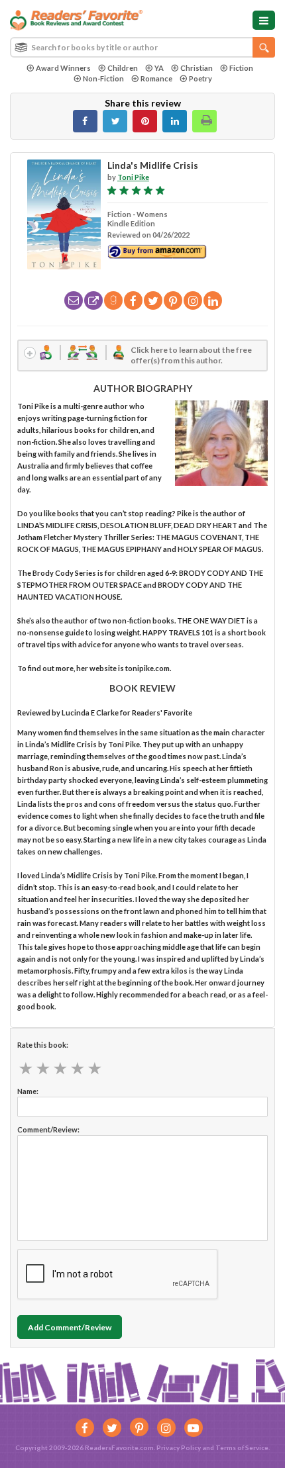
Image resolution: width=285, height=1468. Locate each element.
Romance (156, 78)
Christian (196, 68)
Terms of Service (241, 1447)
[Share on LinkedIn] (174, 121)
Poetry (200, 78)
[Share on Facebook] (85, 121)
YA (159, 68)
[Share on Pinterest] (145, 121)
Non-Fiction (103, 78)
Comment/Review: (48, 1129)
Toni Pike (133, 177)
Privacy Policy (178, 1447)
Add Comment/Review (69, 1327)
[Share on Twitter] (115, 121)
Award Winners (63, 68)
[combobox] (142, 47)
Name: (27, 1091)
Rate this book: (42, 1044)
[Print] (204, 121)
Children (122, 68)
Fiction (241, 68)
